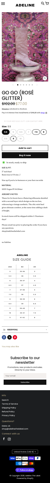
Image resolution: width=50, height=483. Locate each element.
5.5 (5, 132)
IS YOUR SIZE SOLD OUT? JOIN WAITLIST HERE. (23, 121)
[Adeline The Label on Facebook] (4, 439)
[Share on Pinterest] (15, 337)
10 (21, 138)
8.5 (5, 138)
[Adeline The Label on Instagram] (9, 439)
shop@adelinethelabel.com (15, 428)
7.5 (36, 132)
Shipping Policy (9, 407)
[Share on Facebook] (4, 337)
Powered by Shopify (25, 478)
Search (5, 400)
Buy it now (25, 155)
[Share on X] (9, 337)
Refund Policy (8, 411)
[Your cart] (47, 3)
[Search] (43, 3)
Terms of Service (10, 403)
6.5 (20, 132)
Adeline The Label (32, 475)
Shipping (5, 109)
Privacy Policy (8, 415)
